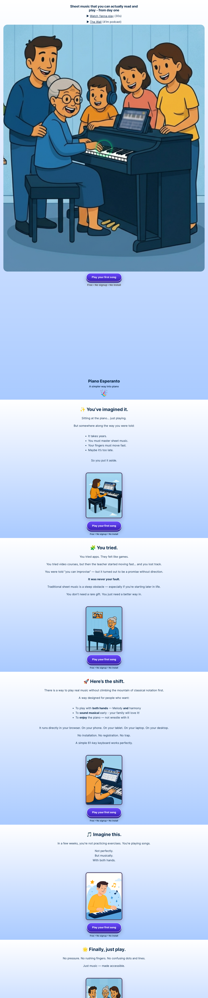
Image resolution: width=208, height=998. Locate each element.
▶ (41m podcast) (104, 22)
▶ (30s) (104, 16)
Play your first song (104, 525)
